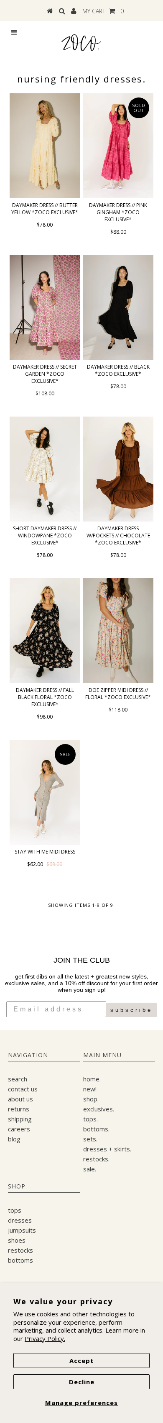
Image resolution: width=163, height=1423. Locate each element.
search (17, 1079)
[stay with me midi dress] (45, 792)
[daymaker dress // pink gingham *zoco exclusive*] (118, 145)
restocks (20, 1250)
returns (18, 1109)
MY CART (103, 11)
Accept (81, 1360)
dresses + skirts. (107, 1149)
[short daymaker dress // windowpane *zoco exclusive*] (45, 469)
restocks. (96, 1159)
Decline (81, 1382)
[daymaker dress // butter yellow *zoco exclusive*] (45, 145)
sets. (90, 1139)
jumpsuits (22, 1230)
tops (14, 1210)
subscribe (131, 1010)
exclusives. (98, 1109)
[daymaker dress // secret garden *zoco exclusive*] (45, 307)
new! (90, 1089)
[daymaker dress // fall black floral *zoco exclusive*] (45, 630)
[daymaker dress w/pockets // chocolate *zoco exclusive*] (118, 469)
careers (19, 1129)
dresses (20, 1220)
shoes (16, 1240)
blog (14, 1139)
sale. (89, 1169)
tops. (90, 1119)
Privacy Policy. (45, 1338)
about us (20, 1099)
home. (92, 1079)
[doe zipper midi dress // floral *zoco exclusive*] (118, 630)
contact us (23, 1089)
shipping (20, 1119)
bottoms (20, 1260)
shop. (91, 1099)
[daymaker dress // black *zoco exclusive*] (118, 307)
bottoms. (96, 1129)
